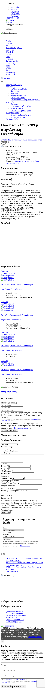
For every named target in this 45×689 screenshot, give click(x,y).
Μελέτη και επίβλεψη (19, 89)
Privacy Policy (35, 419)
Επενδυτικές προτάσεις (14, 613)
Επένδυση (10, 102)
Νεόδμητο (13, 505)
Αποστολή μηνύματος (9, 430)
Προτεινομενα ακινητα (14, 611)
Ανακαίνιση (15, 93)
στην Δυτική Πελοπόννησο (11, 289)
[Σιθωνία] (13, 534)
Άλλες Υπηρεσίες (12, 113)
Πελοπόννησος (13, 140)
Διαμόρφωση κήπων (18, 95)
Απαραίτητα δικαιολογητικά (21, 115)
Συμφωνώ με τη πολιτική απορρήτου (15, 679)
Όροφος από (5, 476)
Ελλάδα (4, 140)
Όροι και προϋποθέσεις (15, 620)
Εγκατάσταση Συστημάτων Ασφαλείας (25, 100)
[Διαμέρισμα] (10, 449)
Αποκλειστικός (6, 510)
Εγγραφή (7, 539)
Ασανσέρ (7, 501)
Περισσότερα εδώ (35, 637)
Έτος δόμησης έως (8, 488)
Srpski (8, 68)
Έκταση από (5, 495)
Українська (10, 72)
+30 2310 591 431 (13, 18)
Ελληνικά (9, 43)
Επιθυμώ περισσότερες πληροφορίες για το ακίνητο (23, 413)
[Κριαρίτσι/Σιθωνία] (13, 536)
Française (9, 59)
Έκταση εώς (5, 498)
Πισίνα (27, 503)
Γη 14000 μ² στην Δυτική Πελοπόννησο (17, 346)
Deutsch (9, 55)
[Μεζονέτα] (10, 453)
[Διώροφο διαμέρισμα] (10, 451)
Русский (9, 45)
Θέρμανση (17, 503)
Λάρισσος (28, 140)
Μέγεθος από (6, 471)
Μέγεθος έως (6, 474)
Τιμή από (4, 466)
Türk (7, 70)
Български (10, 50)
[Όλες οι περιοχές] (13, 530)
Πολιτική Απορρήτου (22, 428)
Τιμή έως (4, 469)
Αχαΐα (21, 140)
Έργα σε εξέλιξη (17, 108)
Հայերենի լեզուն (14, 48)
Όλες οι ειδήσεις (12, 571)
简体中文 (9, 52)
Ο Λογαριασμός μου (13, 622)
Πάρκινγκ (34, 501)
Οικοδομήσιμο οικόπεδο (21, 508)
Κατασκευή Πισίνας (18, 98)
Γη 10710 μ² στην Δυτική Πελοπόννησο (17, 315)
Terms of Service (5, 420)
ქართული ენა (12, 61)
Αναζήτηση (6, 512)
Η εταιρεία (15, 7)
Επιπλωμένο (6, 503)
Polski (8, 66)
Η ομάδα (14, 9)
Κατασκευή (10, 87)
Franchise (14, 16)
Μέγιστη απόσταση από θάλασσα (14, 491)
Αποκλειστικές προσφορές (16, 615)
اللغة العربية (10, 74)
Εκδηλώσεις (15, 14)
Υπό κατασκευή (26, 505)
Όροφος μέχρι (6, 478)
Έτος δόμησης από (8, 486)
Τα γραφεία (15, 12)
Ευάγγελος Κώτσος (9, 392)
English (9, 41)
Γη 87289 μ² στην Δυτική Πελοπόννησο (17, 370)
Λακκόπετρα (37, 140)
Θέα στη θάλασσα (20, 501)
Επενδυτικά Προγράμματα (21, 111)
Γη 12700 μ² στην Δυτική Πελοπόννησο (17, 284)
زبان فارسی (10, 63)
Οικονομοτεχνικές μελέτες (21, 106)
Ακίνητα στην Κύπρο (14, 85)
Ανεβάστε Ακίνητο (13, 119)
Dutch (8, 57)
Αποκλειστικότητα (18, 117)
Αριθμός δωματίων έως (10, 483)
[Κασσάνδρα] (13, 532)
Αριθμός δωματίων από (10, 481)
